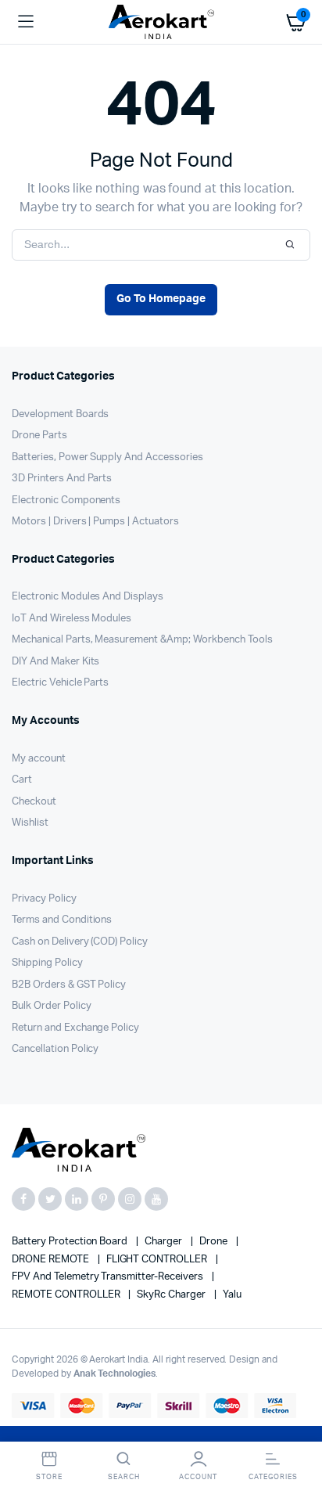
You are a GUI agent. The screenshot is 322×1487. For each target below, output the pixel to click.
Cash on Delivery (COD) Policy (80, 942)
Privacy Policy (44, 899)
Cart (22, 780)
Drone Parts (39, 435)
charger (164, 1242)
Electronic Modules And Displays (87, 597)
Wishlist (30, 823)
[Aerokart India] (161, 22)
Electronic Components (66, 500)
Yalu (232, 1295)
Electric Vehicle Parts (60, 683)
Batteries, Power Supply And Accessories (107, 457)
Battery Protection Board (71, 1242)
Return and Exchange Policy (75, 1028)
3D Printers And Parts (62, 478)
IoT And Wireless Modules (71, 619)
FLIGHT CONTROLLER (157, 1260)
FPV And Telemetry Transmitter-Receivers (109, 1277)
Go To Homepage (161, 298)
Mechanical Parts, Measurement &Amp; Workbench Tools (142, 640)
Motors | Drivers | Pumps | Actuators (95, 522)
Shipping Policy (47, 963)
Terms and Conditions (62, 920)
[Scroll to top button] (297, 1424)
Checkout (34, 802)
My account (39, 759)
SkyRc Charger (172, 1295)
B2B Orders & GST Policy (69, 985)
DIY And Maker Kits (55, 662)
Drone (214, 1242)
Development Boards (60, 414)
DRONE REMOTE (51, 1260)
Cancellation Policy (55, 1049)
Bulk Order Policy (51, 1006)
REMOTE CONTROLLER (67, 1295)
